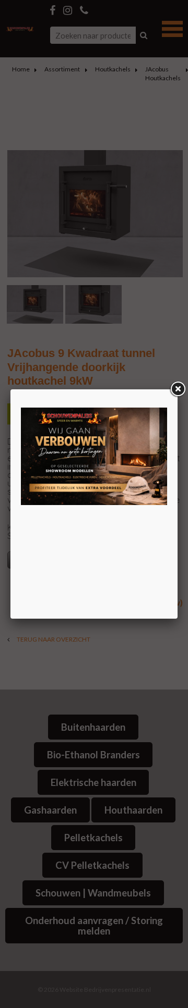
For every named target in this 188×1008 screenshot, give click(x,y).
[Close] (177, 389)
